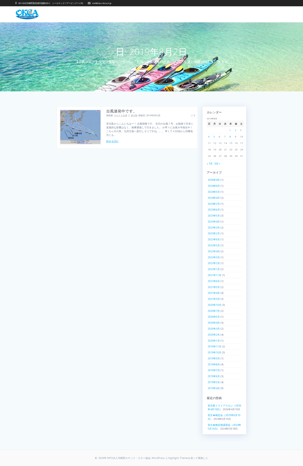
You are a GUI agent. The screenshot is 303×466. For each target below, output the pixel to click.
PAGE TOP (294, 449)
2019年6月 (214, 376)
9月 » (217, 163)
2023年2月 (214, 233)
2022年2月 (214, 263)
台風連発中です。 (121, 111)
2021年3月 (214, 299)
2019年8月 (214, 364)
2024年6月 (214, 186)
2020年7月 (214, 311)
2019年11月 (214, 346)
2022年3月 (214, 257)
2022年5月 (214, 245)
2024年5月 (214, 192)
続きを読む (112, 141)
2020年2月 (214, 334)
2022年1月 (214, 269)
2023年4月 (214, 221)
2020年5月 (214, 316)
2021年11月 (214, 275)
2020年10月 (214, 305)
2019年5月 (214, 382)
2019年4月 (214, 388)
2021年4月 (214, 293)
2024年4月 (214, 198)
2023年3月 (214, 227)
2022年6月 (214, 239)
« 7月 (210, 163)
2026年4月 (214, 180)
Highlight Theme (178, 458)
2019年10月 (214, 352)
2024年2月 (214, 204)
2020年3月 (214, 328)
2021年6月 (214, 281)
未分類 (134, 115)
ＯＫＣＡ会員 (120, 115)
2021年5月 (214, 287)
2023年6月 (214, 209)
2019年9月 (214, 358)
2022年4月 (214, 251)
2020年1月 (214, 340)
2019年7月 (214, 370)
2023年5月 (214, 215)
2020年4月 (214, 322)
